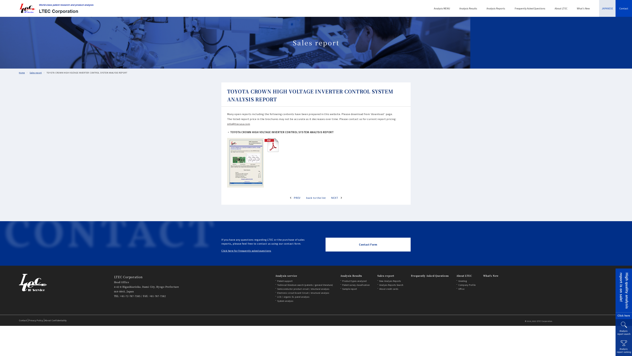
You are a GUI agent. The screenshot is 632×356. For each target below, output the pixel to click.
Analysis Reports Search (391, 284)
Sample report (349, 288)
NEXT (334, 197)
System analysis (285, 300)
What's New (583, 8)
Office (461, 288)
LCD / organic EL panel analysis (293, 296)
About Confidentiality (56, 320)
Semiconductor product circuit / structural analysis (303, 288)
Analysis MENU (442, 8)
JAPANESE (607, 8)
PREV (297, 197)
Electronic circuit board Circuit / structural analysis (303, 292)
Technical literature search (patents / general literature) (305, 284)
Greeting (462, 281)
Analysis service (286, 275)
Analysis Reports (496, 8)
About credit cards (388, 288)
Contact (623, 8)
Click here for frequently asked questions (246, 250)
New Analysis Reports (390, 281)
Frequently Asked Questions (530, 8)
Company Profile (467, 284)
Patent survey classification (356, 284)
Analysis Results (468, 8)
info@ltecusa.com (238, 124)
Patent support (285, 281)
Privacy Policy (36, 320)
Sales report (385, 275)
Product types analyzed (354, 281)
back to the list (316, 197)
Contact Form (368, 244)
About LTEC (561, 8)
